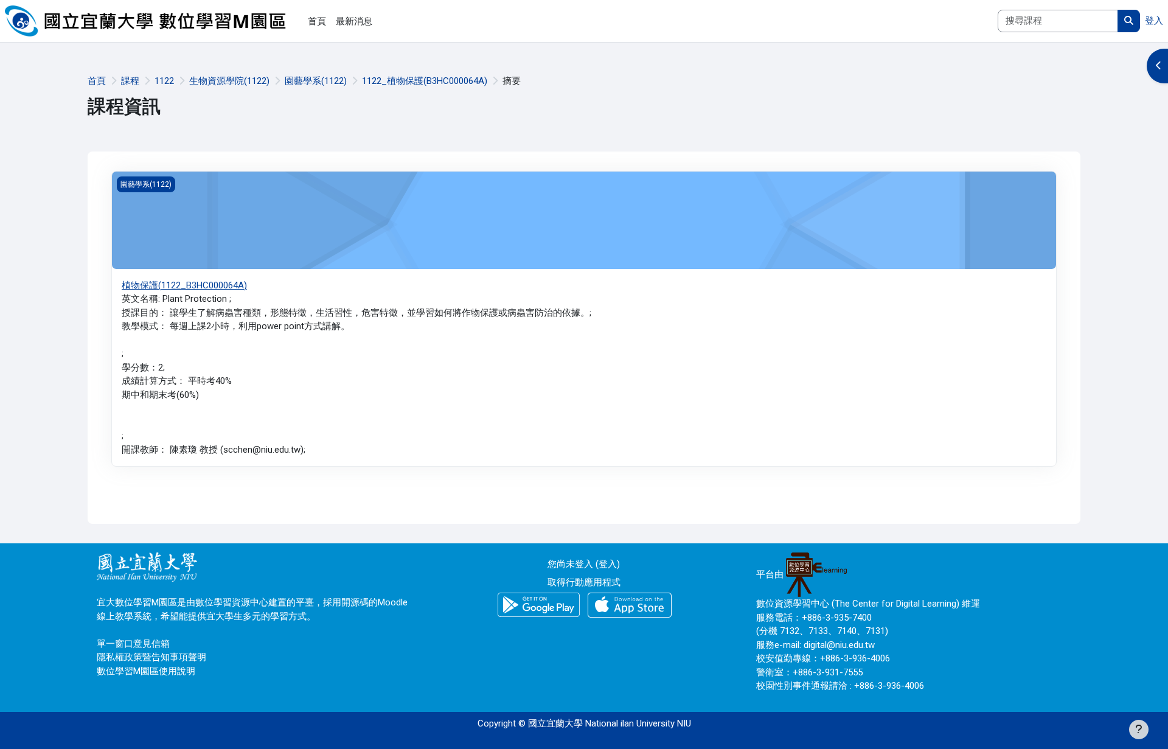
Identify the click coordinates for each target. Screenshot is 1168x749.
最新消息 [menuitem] (354, 21)
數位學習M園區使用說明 (146, 671)
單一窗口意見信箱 (133, 643)
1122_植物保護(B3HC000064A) (424, 80)
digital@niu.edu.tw (839, 644)
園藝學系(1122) (316, 80)
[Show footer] (1139, 729)
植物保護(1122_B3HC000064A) (184, 285)
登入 (1154, 20)
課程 (130, 80)
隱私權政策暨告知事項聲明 (151, 657)
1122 (164, 80)
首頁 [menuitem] (317, 21)
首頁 (97, 80)
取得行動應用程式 (584, 582)
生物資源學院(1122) (229, 80)
